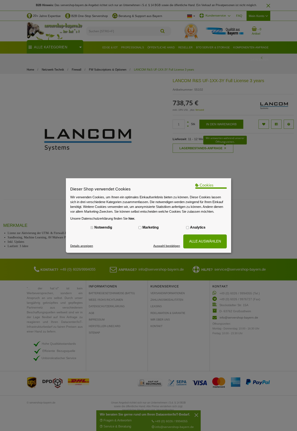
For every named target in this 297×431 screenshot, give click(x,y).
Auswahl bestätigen (166, 246)
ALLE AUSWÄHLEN (205, 241)
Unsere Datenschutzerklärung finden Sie (102, 218)
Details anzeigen (81, 246)
